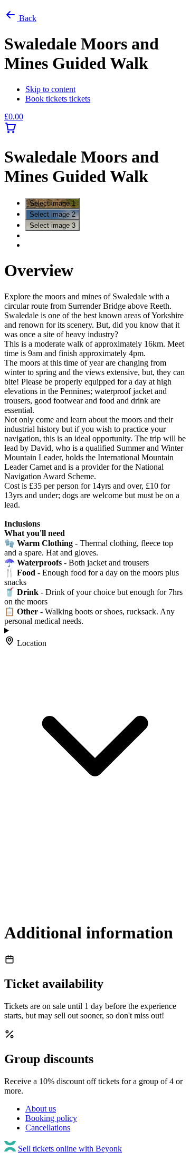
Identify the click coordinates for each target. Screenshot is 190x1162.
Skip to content (50, 89)
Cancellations (47, 1127)
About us (40, 1108)
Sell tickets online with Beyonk (70, 1148)
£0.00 (13, 116)
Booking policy (51, 1118)
